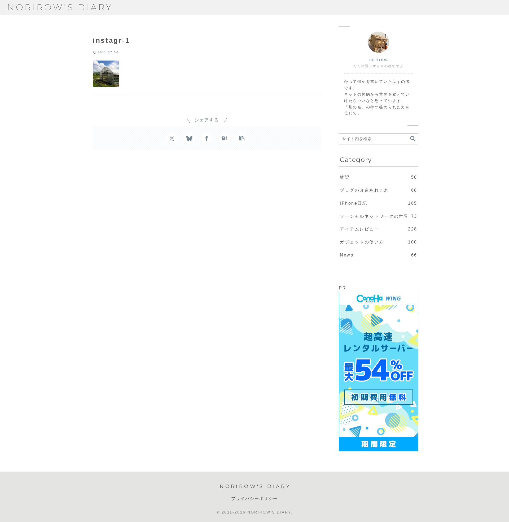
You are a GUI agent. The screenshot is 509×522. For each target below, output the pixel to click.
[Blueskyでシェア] (189, 138)
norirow (378, 60)
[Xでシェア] (171, 138)
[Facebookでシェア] (206, 138)
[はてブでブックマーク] (224, 138)
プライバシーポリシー (254, 498)
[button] (241, 138)
